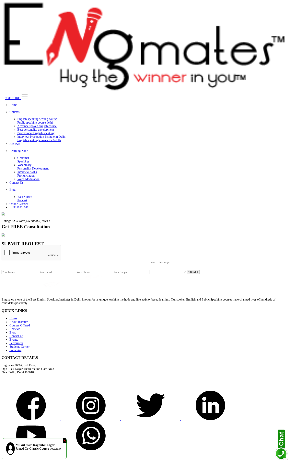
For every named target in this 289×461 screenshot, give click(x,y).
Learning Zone (18, 150)
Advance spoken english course (37, 126)
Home (13, 104)
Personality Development (33, 168)
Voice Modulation (28, 179)
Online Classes (18, 203)
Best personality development (35, 129)
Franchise (15, 350)
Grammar (23, 157)
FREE (16, 226)
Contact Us (16, 182)
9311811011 (13, 98)
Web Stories (24, 196)
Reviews (14, 143)
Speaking (23, 161)
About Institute (18, 322)
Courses (14, 112)
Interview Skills (27, 172)
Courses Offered (19, 325)
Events (13, 339)
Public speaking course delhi (35, 122)
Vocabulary (24, 165)
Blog (12, 189)
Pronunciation (26, 175)
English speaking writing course (37, 119)
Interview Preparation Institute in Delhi (41, 136)
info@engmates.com (15, 385)
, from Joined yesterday (39, 446)
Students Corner (19, 346)
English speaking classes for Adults (39, 140)
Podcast (22, 200)
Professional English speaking (35, 133)
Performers (16, 343)
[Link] (31, 419)
